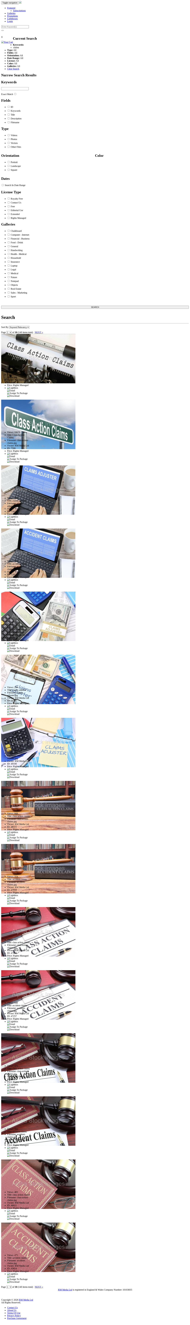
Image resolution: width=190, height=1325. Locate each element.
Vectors (14, 143)
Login (10, 21)
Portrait (14, 162)
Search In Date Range (15, 185)
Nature (14, 277)
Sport (13, 296)
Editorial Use (17, 210)
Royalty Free (17, 198)
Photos (14, 139)
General (14, 246)
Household (16, 258)
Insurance (15, 262)
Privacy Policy (14, 1315)
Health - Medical (18, 254)
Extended (15, 214)
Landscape (16, 166)
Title (13, 114)
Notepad (15, 281)
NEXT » (39, 332)
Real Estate (16, 289)
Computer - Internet (20, 235)
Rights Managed (18, 218)
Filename (15, 122)
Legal (13, 269)
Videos (14, 135)
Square (14, 170)
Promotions (12, 16)
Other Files (16, 147)
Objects (14, 285)
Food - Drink (17, 242)
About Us (11, 1310)
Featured (11, 8)
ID (12, 107)
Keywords (15, 111)
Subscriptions (19, 10)
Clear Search (13, 69)
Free (13, 206)
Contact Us (16, 202)
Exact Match (7, 94)
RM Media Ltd (65, 1289)
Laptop (14, 265)
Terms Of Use (13, 1313)
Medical (14, 273)
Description (16, 118)
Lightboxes (12, 18)
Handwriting (17, 250)
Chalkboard (16, 231)
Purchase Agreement (16, 1318)
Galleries (11, 13)
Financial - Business (20, 238)
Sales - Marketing (19, 292)
